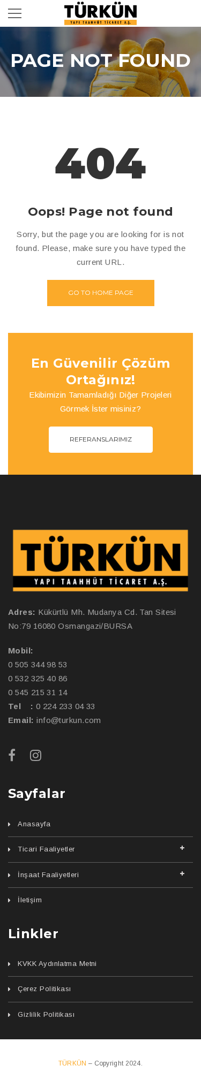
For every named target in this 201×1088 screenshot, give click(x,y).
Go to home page (100, 292)
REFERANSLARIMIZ (101, 439)
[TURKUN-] (100, 12)
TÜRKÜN (73, 1063)
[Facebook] (12, 755)
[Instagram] (35, 755)
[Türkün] (100, 561)
